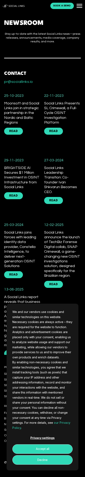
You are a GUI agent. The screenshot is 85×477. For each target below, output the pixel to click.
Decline (42, 460)
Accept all (42, 448)
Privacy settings (42, 438)
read (13, 131)
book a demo (62, 6)
